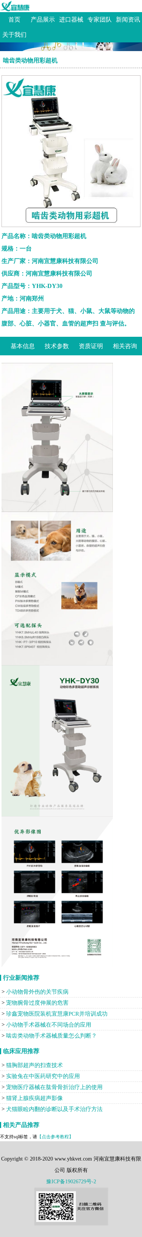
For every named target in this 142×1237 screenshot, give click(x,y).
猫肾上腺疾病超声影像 (34, 1098)
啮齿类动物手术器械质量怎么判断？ (51, 1036)
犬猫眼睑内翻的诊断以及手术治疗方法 (54, 1109)
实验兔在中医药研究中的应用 (43, 1076)
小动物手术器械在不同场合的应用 (48, 1025)
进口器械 (71, 19)
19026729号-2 (80, 1181)
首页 (14, 19)
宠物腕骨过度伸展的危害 (37, 1003)
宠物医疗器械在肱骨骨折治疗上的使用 (54, 1087)
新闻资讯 (128, 19)
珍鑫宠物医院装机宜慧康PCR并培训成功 (57, 1014)
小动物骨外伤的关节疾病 (37, 992)
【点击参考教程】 (55, 1136)
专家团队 (99, 19)
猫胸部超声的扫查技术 (34, 1065)
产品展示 (43, 19)
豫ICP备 (55, 1181)
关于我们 (14, 34)
